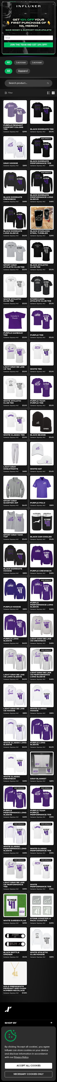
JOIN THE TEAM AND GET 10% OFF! (28, 45)
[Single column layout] (48, 92)
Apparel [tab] (23, 71)
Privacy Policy (21, 1057)
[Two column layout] (53, 92)
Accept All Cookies (28, 1066)
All (8, 62)
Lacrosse (21, 62)
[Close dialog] (53, 4)
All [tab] (8, 71)
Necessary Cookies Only (29, 1074)
